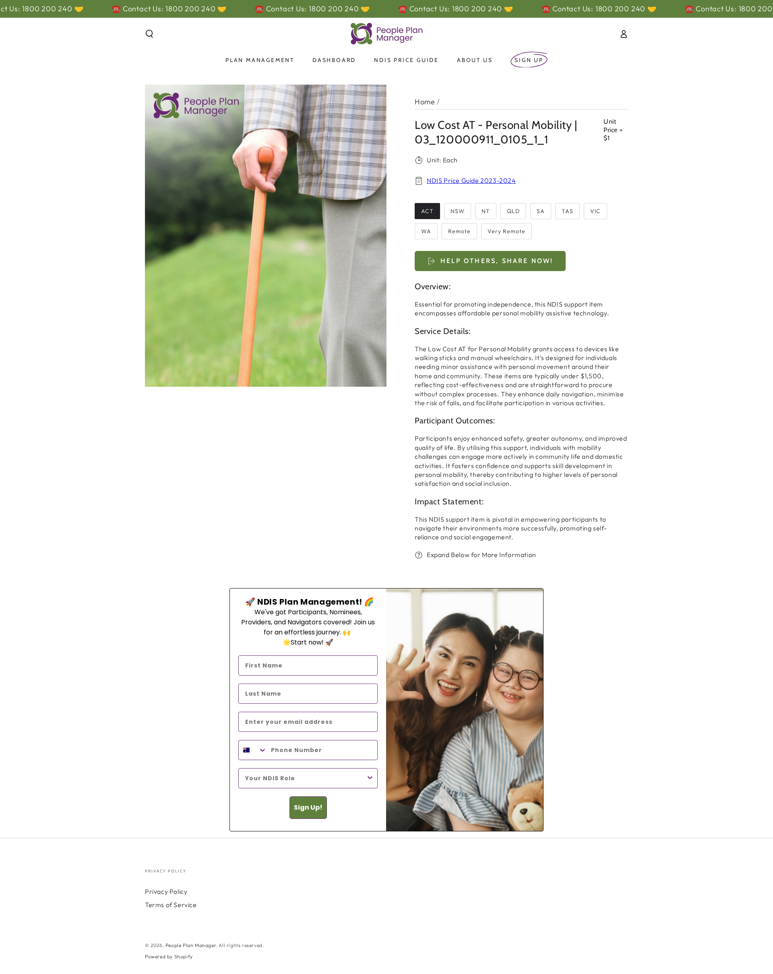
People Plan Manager (190, 945)
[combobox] (253, 750)
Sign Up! (308, 807)
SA (541, 211)
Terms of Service (171, 905)
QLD (513, 211)
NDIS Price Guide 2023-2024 (471, 180)
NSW (458, 211)
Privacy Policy (166, 891)
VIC (595, 211)
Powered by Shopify (169, 956)
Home (425, 101)
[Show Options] (370, 778)
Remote (459, 231)
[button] (149, 34)
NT (486, 211)
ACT (427, 211)
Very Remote (506, 231)
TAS (567, 211)
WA (426, 231)
